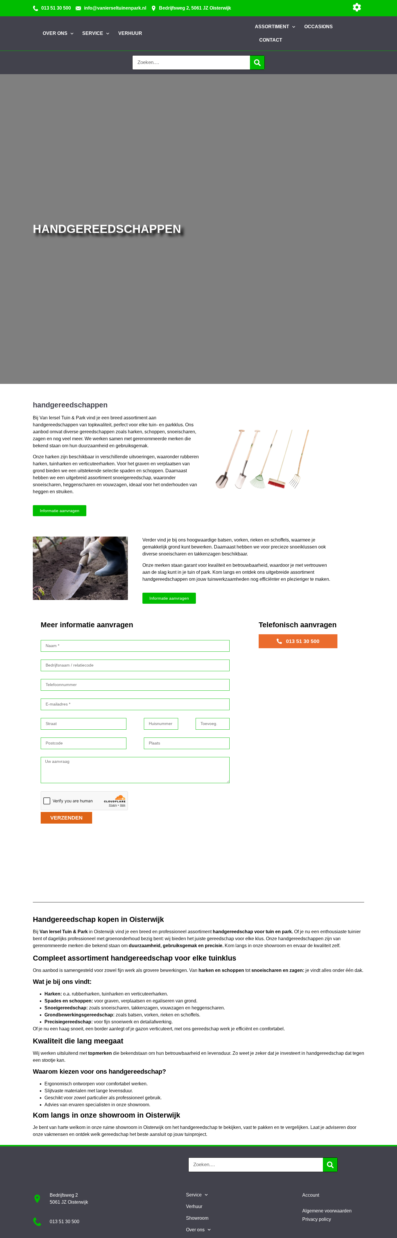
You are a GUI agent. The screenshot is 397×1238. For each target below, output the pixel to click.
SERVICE (92, 33)
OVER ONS (55, 33)
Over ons (195, 1229)
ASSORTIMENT (272, 26)
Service (194, 1194)
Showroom (197, 1218)
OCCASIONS (318, 26)
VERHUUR (130, 33)
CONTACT (270, 40)
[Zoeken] (257, 63)
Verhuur (194, 1206)
